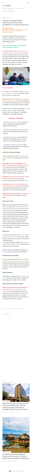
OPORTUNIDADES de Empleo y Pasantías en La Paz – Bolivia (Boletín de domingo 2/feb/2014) (15, 456)
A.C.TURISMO (6, 6)
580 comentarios (12, 461)
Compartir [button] (4, 308)
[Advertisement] (16, 366)
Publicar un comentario (13, 412)
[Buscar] (29, 2)
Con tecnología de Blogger (17, 471)
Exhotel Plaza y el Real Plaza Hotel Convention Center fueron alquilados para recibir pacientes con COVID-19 (15, 406)
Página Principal (8, 11)
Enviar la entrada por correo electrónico (17, 308)
